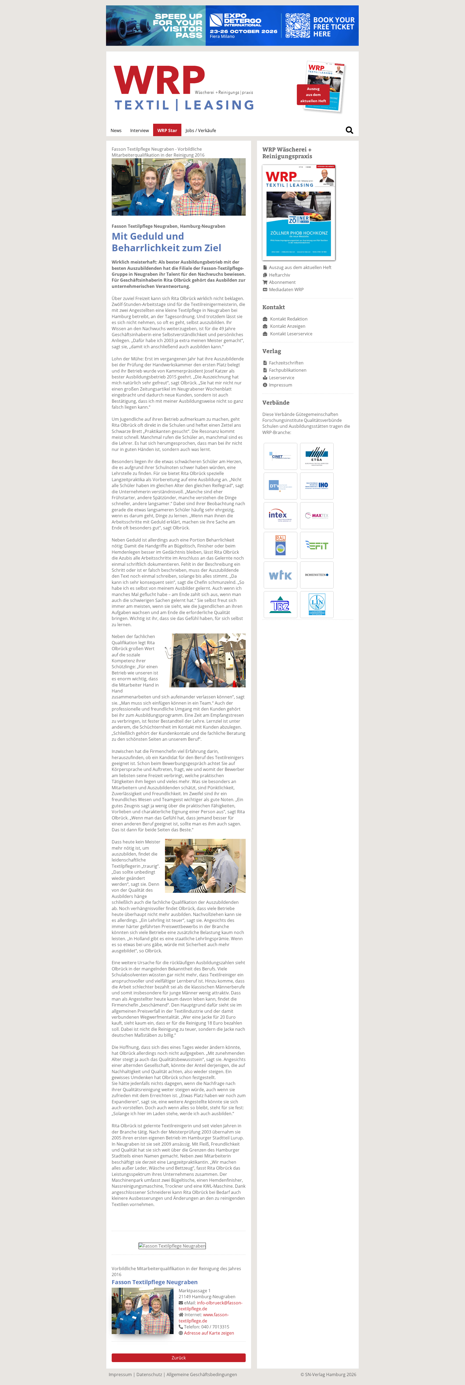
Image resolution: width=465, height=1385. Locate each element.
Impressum (280, 385)
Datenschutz (149, 1374)
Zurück (179, 1358)
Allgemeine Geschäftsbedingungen (202, 1374)
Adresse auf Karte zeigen (209, 1333)
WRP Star (167, 130)
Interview (139, 130)
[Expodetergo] (232, 44)
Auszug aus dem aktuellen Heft (300, 267)
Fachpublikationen (288, 370)
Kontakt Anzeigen (287, 326)
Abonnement (282, 282)
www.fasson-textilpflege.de (204, 1318)
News (116, 130)
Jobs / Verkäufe (201, 130)
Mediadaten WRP (286, 289)
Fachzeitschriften (286, 363)
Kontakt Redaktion (289, 319)
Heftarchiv (279, 275)
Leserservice (281, 378)
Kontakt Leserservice (291, 334)
